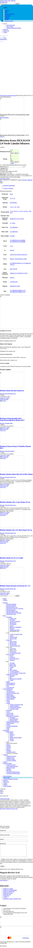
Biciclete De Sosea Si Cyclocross (14, 608)
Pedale (8, 681)
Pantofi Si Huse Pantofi (15, 737)
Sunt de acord (14, 808)
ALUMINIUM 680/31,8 (16, 263)
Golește (12, 163)
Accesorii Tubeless (14, 671)
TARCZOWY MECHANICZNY (18, 254)
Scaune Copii (9, 713)
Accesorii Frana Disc (15, 645)
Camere (12, 667)
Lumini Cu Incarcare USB (16, 704)
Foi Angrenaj (13, 624)
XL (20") (25, 211)
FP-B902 (12, 236)
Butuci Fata (12, 664)
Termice (12, 739)
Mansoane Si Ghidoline (16, 678)
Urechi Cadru (13, 638)
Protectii (8, 747)
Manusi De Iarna (10, 767)
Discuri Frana (13, 643)
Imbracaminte (9, 731)
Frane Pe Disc (13, 641)
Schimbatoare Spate (15, 630)
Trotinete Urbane (10, 759)
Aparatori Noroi (10, 691)
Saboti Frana (13, 651)
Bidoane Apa (9, 694)
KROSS (12, 250)
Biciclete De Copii (11, 614)
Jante (11, 668)
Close (1, 790)
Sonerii (8, 727)
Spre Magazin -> (4, 880)
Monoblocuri (13, 623)
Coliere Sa (12, 657)
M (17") (16, 211)
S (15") (12, 211)
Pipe (11, 677)
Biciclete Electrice (11, 610)
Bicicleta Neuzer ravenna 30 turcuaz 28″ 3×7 (15, 586)
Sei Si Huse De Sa (14, 658)
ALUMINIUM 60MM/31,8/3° (17, 292)
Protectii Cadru (13, 637)
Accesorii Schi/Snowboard (13, 773)
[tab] (18, 185)
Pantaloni (12, 734)
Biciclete (5, 95)
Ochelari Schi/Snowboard (12, 772)
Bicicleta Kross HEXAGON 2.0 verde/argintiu (12, 135)
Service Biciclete (10, 25)
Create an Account (4, 798)
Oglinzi (8, 724)
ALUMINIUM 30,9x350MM (17, 240)
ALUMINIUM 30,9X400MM (17, 241)
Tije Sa (11, 655)
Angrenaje (12, 620)
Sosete (11, 736)
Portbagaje (9, 710)
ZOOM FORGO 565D (21, 259)
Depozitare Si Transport (12, 716)
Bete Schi (8, 770)
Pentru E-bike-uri (10, 683)
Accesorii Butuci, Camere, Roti (17, 673)
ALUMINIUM (14, 227)
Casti (7, 742)
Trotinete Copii (10, 757)
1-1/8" (11, 246)
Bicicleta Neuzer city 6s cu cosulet (11, 558)
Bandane (8, 750)
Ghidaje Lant (13, 618)
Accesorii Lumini (14, 709)
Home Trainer (9, 714)
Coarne (11, 680)
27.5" (11, 198)
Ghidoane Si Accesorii (12, 674)
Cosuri (8, 701)
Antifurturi (9, 690)
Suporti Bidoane (10, 696)
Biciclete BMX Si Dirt (12, 611)
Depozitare (12, 717)
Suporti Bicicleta (14, 719)
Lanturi (11, 625)
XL (15, 207)
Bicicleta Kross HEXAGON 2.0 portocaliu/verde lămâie (14, 114)
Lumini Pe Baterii (14, 706)
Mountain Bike (12, 95)
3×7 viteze (12, 223)
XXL (18, 207)
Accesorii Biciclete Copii (12, 693)
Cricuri (8, 711)
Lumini (8, 703)
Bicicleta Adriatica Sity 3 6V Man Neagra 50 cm (16, 530)
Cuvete (11, 635)
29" (14, 198)
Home (1, 95)
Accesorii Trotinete (11, 760)
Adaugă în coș (4, 168)
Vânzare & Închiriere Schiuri (13, 28)
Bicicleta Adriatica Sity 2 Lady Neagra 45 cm (15, 502)
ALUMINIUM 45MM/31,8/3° (17, 290)
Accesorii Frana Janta (15, 653)
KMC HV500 (13, 269)
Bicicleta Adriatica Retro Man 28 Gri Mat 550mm (16, 474)
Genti (7, 729)
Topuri (11, 733)
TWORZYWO (14, 282)
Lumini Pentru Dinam (15, 707)
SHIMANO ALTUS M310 (17, 218)
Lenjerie (12, 740)
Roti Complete (13, 670)
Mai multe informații (5, 808)
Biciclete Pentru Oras (10, 393)
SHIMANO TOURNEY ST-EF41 (19, 273)
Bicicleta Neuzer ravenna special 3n (12, 390)
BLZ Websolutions (12, 946)
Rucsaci (8, 749)
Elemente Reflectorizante (12, 721)
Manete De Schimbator (15, 627)
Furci (7, 686)
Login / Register (7, 786)
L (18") (21, 211)
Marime (5, 159)
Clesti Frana (13, 648)
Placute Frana (13, 644)
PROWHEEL (13, 202)
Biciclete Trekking (9, 451)
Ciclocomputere (10, 699)
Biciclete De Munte (11, 604)
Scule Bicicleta (10, 723)
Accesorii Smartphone (12, 726)
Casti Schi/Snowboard (12, 766)
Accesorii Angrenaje (15, 621)
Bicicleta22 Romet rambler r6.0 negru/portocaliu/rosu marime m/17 (12, 419)
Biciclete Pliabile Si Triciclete (13, 612)
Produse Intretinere (11, 697)
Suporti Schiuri (13, 720)
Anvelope (12, 663)
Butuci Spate (13, 666)
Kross (11, 194)
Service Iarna (9, 26)
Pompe (8, 700)
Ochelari (8, 746)
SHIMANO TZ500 (15, 286)
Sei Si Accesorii (10, 654)
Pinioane (12, 628)
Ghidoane (12, 676)
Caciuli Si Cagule (10, 752)
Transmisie (9, 617)
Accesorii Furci (10, 687)
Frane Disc (9, 640)
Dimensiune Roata (5, 151)
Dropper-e (12, 660)
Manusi (8, 744)
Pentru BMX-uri (10, 684)
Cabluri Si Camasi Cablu (16, 634)
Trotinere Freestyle (11, 756)
